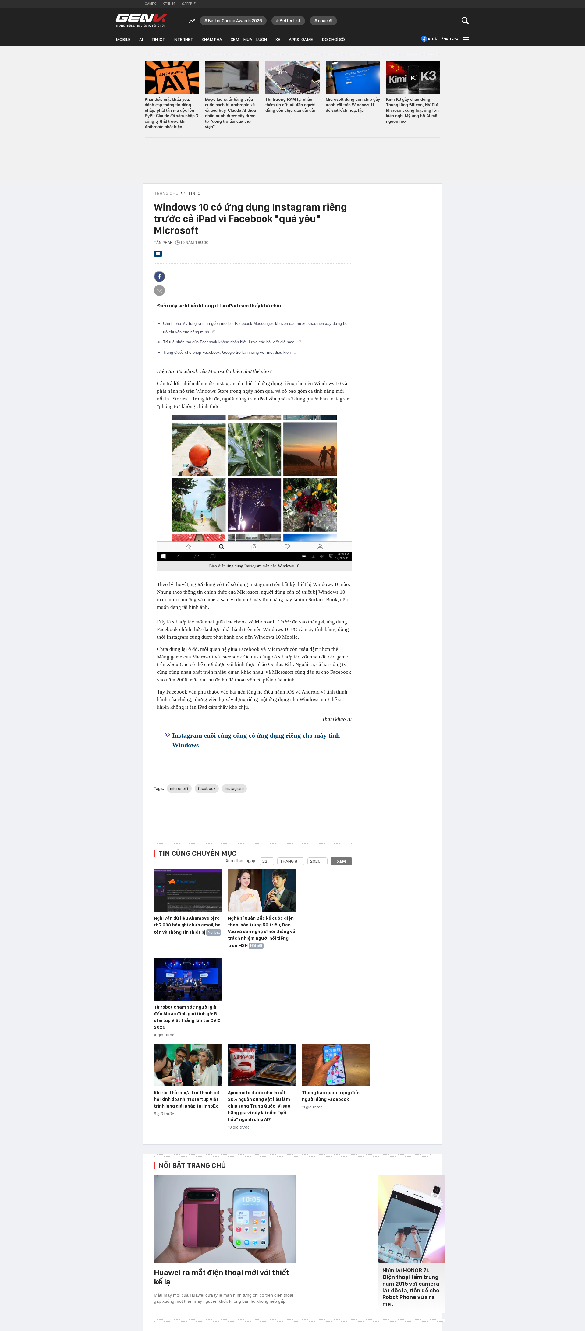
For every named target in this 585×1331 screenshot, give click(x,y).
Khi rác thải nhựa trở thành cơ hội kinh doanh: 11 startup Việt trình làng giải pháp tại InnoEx (186, 1099)
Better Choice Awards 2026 (235, 20)
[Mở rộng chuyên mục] (465, 39)
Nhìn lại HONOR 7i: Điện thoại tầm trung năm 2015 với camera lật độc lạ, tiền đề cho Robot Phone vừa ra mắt (410, 1287)
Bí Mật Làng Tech (443, 39)
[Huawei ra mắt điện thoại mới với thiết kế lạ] (225, 1219)
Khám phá (212, 39)
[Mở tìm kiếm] (465, 20)
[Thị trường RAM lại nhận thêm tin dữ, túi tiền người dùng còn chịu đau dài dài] (292, 77)
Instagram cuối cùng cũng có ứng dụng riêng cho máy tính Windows (256, 740)
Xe (277, 39)
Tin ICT (158, 39)
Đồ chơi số (333, 39)
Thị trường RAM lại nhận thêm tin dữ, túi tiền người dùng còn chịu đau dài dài (290, 105)
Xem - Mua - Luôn (249, 39)
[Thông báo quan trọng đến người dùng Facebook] (336, 1065)
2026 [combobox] (315, 861)
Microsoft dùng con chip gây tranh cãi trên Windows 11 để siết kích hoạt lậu (353, 105)
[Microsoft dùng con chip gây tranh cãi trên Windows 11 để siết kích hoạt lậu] (353, 77)
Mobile (123, 39)
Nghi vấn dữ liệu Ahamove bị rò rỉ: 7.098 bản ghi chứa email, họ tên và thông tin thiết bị (187, 925)
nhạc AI (325, 20)
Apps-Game (301, 39)
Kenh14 (169, 4)
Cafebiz (189, 4)
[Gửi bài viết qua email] (158, 255)
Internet (183, 39)
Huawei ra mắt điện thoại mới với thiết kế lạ (221, 1277)
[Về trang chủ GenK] (141, 20)
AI (141, 39)
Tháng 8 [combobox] (288, 861)
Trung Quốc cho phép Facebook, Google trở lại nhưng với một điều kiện (227, 352)
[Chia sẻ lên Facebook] (159, 276)
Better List (290, 20)
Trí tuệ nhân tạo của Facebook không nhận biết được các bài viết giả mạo (229, 342)
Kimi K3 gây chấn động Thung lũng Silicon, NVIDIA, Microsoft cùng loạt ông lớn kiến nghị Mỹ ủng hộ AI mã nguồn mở (413, 110)
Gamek (150, 4)
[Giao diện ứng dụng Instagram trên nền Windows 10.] (254, 488)
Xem (341, 861)
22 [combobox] (264, 861)
